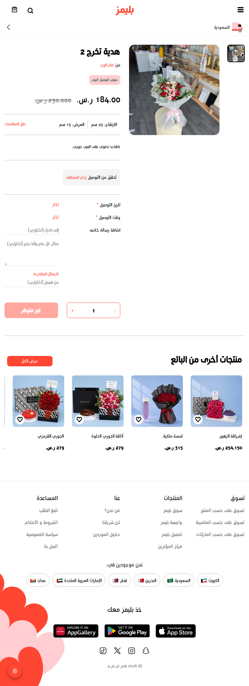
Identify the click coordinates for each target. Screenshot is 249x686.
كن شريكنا (111, 522)
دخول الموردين (106, 534)
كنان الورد (107, 65)
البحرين (150, 580)
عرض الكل (29, 361)
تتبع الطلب (48, 510)
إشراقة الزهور (230, 436)
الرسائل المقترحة (46, 274)
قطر (123, 580)
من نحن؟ (112, 510)
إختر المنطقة (76, 177)
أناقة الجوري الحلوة (107, 436)
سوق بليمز (173, 510)
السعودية (181, 580)
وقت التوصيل (107, 217)
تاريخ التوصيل (108, 205)
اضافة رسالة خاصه (105, 230)
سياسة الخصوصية (42, 534)
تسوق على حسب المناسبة (220, 522)
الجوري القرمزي (51, 436)
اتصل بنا (51, 546)
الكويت (213, 580)
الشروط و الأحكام (41, 522)
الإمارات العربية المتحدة (82, 580)
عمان (41, 580)
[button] (240, 11)
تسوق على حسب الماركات (220, 534)
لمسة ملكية (173, 436)
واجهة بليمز (171, 522)
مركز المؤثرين (170, 546)
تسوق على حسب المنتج (222, 510)
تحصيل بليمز (172, 534)
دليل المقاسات (15, 124)
